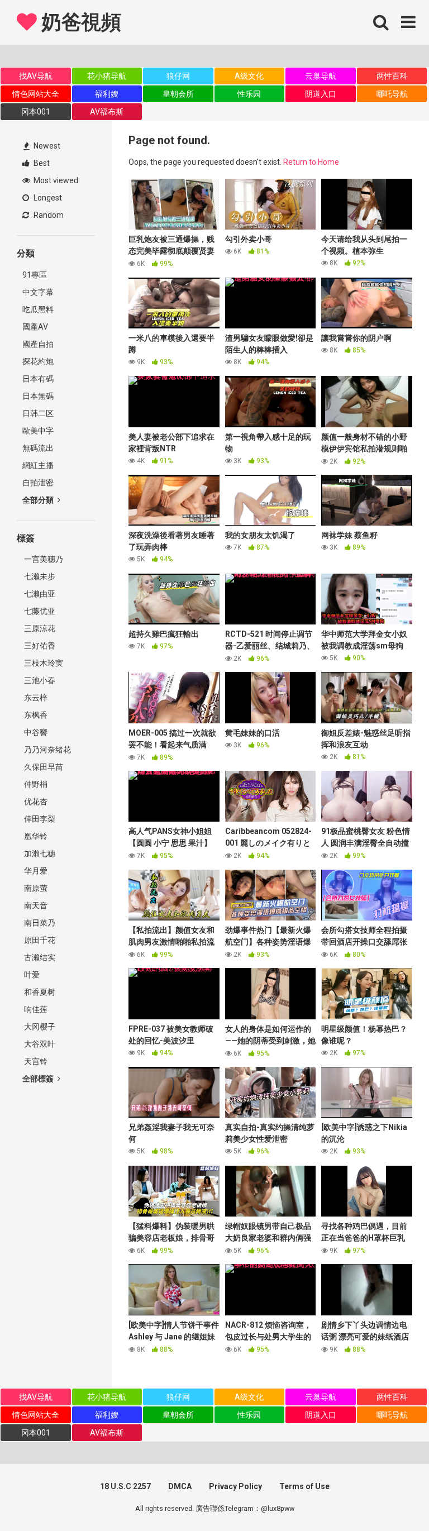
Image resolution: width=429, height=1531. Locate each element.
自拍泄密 (38, 482)
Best (41, 163)
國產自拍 (38, 344)
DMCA (180, 1486)
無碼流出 (38, 447)
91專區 (34, 274)
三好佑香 (38, 645)
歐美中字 (38, 430)
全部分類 (38, 499)
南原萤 (34, 888)
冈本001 (35, 111)
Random (48, 215)
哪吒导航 (392, 93)
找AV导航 (36, 75)
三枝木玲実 (42, 663)
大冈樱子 (38, 1026)
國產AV (35, 326)
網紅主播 (38, 465)
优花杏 (34, 801)
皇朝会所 (178, 93)
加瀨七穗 (38, 853)
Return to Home (311, 162)
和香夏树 (38, 992)
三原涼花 (38, 628)
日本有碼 (38, 378)
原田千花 (38, 940)
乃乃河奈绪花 (46, 749)
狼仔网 (178, 75)
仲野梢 (34, 784)
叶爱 (31, 974)
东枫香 (34, 714)
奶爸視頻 (79, 22)
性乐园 (249, 93)
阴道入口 (320, 93)
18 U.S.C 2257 (125, 1486)
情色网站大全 (35, 93)
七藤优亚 (38, 611)
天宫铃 (34, 1061)
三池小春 (38, 680)
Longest (47, 197)
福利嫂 (106, 93)
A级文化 (249, 75)
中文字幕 (38, 292)
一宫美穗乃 (42, 559)
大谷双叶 (38, 1043)
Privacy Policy (235, 1486)
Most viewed (55, 180)
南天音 (34, 905)
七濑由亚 (38, 593)
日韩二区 (38, 413)
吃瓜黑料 (38, 309)
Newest (46, 145)
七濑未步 (38, 576)
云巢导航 (320, 75)
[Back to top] (391, 1497)
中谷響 (34, 732)
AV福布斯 (106, 111)
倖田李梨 (38, 818)
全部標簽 (38, 1078)
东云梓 (34, 697)
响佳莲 (34, 1009)
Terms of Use (304, 1486)
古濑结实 (38, 957)
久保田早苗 (42, 766)
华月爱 (34, 870)
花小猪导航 (106, 75)
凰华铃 (34, 836)
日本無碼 (38, 396)
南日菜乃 (38, 922)
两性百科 (392, 75)
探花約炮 (38, 361)
